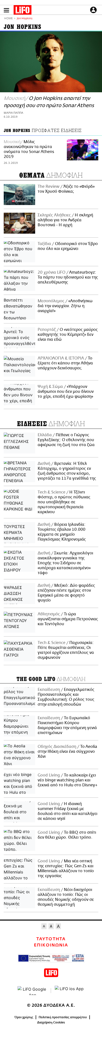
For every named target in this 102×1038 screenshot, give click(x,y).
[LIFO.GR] (22, 11)
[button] (6, 10)
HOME (8, 18)
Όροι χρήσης (24, 1017)
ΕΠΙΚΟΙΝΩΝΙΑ (51, 945)
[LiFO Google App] (32, 990)
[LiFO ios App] (69, 991)
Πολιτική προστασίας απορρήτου (63, 1017)
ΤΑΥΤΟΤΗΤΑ (50, 939)
